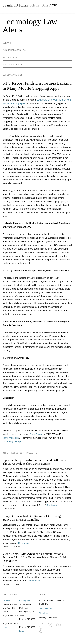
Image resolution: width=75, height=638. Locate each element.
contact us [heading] (10, 594)
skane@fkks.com (11, 438)
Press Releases (12, 64)
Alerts (7, 43)
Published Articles (14, 50)
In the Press (10, 57)
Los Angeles (24, 601)
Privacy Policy (45, 609)
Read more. (52, 505)
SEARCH (54, 5)
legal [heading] (42, 594)
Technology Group (12, 441)
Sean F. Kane (36, 434)
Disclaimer (43, 613)
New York (7, 601)
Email (5, 627)
